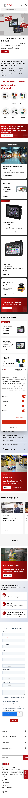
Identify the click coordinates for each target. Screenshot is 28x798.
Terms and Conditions (7, 787)
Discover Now (7, 575)
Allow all (14, 422)
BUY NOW (4, 51)
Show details (19, 417)
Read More (6, 487)
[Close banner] (25, 369)
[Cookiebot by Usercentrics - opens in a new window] (16, 370)
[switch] (24, 401)
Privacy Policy (5, 785)
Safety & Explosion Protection (14, 103)
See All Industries (17, 487)
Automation (5, 102)
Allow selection (14, 427)
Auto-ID (14, 117)
